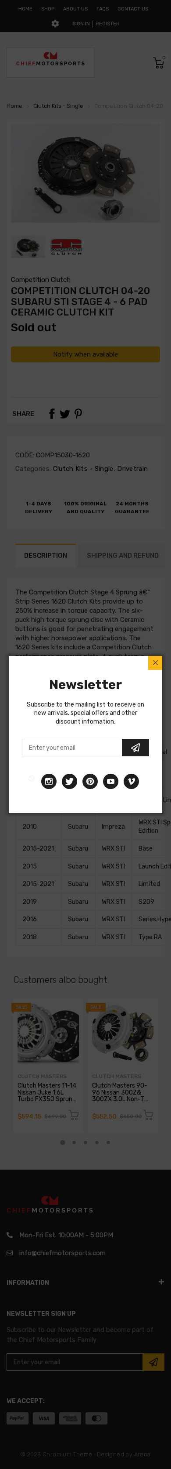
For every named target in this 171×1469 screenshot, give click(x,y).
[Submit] (135, 747)
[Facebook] (31, 781)
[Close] (155, 663)
